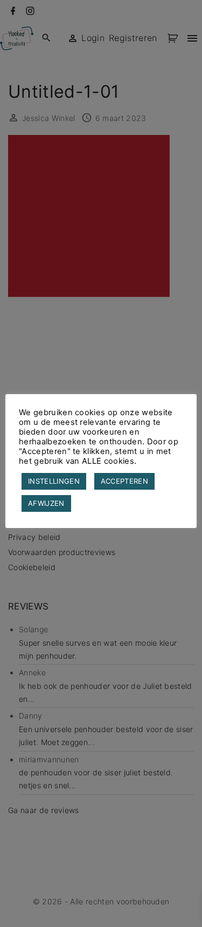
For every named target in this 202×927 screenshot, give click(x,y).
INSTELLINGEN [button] (54, 481)
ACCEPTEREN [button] (124, 481)
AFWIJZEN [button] (46, 503)
